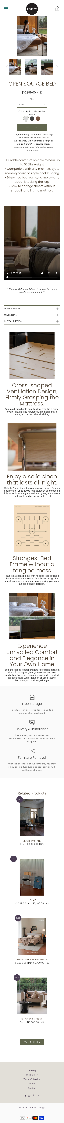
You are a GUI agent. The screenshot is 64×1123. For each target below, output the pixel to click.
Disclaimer (32, 1075)
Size (32, 99)
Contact (32, 1088)
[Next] (57, 67)
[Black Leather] (32, 118)
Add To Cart (32, 127)
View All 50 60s (32, 1042)
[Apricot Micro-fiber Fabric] (26, 118)
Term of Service (32, 1079)
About (32, 1083)
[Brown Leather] (38, 118)
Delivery (32, 1070)
